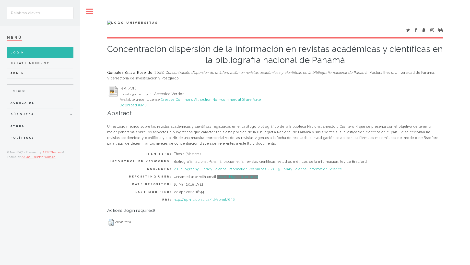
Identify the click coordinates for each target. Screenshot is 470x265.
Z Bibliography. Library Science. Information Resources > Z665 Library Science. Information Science (258, 169)
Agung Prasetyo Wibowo (39, 157)
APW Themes (52, 152)
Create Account (30, 63)
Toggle (89, 11)
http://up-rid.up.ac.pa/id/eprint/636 (204, 200)
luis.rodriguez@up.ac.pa (237, 177)
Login (17, 52)
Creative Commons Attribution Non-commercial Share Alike (211, 99)
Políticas (23, 137)
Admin (17, 73)
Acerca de (23, 102)
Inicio (18, 91)
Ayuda (17, 126)
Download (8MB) (134, 105)
